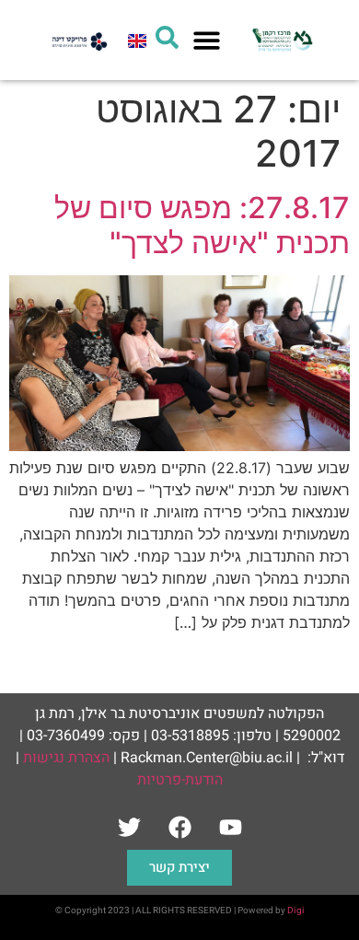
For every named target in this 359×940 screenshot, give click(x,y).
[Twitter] (129, 827)
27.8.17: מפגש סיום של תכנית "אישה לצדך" (202, 225)
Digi (296, 910)
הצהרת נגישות (66, 758)
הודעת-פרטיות (180, 780)
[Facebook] (179, 827)
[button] (207, 40)
